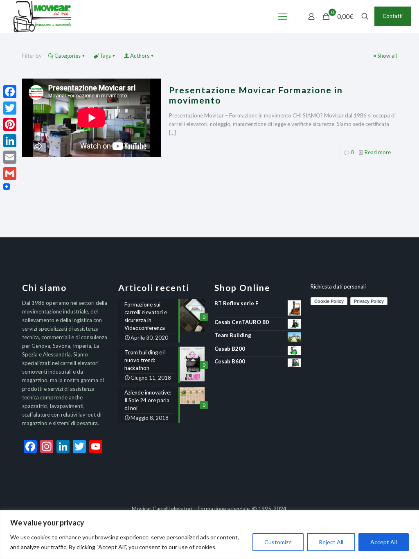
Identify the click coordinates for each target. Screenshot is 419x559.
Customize (278, 542)
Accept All (383, 542)
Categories (67, 55)
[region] (209, 534)
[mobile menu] (283, 16)
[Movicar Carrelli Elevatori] (42, 16)
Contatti (393, 16)
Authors (139, 55)
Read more (378, 152)
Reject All (331, 542)
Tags (105, 55)
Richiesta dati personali (338, 286)
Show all (387, 55)
